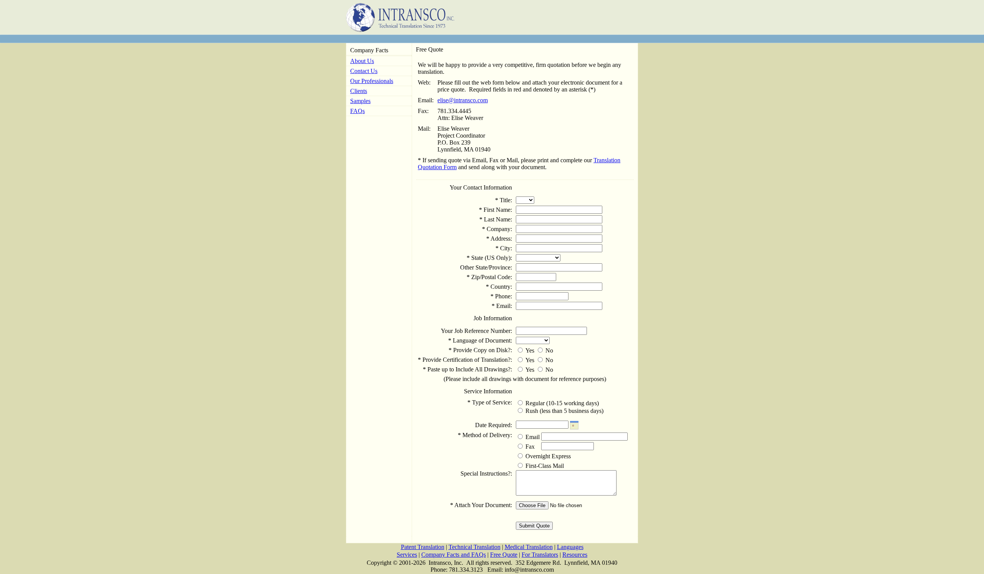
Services (407, 554)
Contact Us (363, 71)
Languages (570, 547)
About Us (362, 61)
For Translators (540, 554)
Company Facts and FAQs (453, 554)
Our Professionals (371, 81)
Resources (574, 554)
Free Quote (503, 554)
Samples (360, 101)
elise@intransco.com (462, 100)
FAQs (357, 111)
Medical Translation (529, 547)
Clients (358, 91)
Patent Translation (422, 547)
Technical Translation (474, 547)
